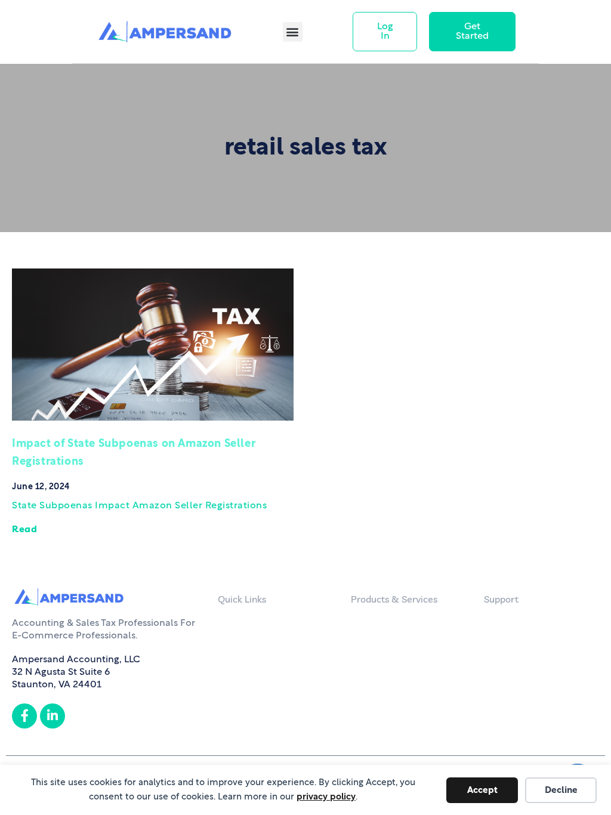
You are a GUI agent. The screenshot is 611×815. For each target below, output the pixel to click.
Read (24, 529)
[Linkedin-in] (52, 715)
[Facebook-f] (24, 715)
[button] (293, 32)
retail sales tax (305, 148)
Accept (482, 790)
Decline (561, 790)
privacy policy (326, 796)
